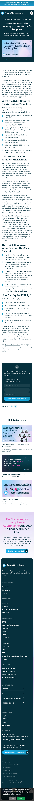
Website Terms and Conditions (11, 765)
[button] (31, 13)
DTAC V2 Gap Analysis (12, 345)
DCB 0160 (5, 628)
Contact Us (6, 725)
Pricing (4, 593)
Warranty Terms (7, 770)
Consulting (6, 590)
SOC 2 (4, 653)
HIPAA (4, 650)
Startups (5, 603)
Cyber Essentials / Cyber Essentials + (15, 656)
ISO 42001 (5, 643)
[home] (11, 13)
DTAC (4, 622)
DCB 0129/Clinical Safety (10, 625)
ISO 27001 (5, 638)
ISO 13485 (5, 647)
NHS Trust (5, 613)
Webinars (5, 719)
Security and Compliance (9, 773)
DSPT (4, 631)
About (4, 722)
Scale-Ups (5, 606)
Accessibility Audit (8, 677)
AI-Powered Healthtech (10, 609)
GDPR (4, 635)
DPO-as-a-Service (8, 671)
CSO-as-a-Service (8, 668)
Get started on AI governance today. (17, 2)
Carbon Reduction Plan (9, 776)
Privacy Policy (6, 762)
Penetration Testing (9, 674)
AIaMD (4, 659)
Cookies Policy (6, 767)
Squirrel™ (5, 587)
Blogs (4, 716)
